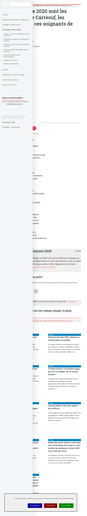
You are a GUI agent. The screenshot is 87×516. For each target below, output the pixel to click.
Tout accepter (66, 505)
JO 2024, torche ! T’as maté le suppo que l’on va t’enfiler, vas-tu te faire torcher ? (64, 372)
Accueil (5, 15)
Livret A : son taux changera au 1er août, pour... (16, 35)
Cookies (9, 117)
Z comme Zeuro (33, 133)
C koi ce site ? (15, 116)
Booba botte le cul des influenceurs (12, 56)
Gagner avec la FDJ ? (11, 60)
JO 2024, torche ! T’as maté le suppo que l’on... (16, 50)
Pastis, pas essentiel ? (11, 64)
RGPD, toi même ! (18, 117)
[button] (34, 128)
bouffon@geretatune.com (14, 104)
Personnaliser (34, 505)
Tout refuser (50, 505)
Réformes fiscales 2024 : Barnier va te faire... (16, 40)
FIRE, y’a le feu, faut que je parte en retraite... (16, 45)
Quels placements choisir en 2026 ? (41, 267)
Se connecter (6, 116)
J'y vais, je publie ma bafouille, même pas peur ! (53, 320)
